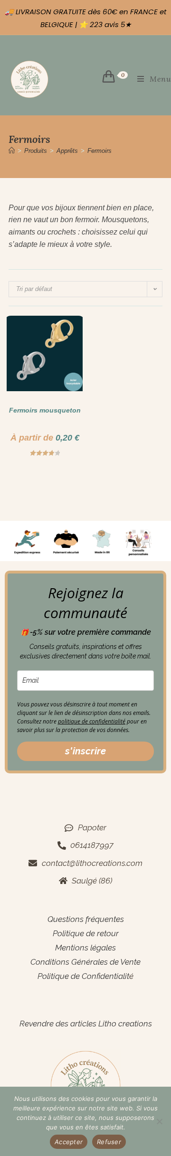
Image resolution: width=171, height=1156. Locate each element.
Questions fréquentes (86, 919)
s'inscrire (85, 751)
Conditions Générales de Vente (85, 962)
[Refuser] (159, 1121)
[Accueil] (12, 150)
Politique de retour (86, 933)
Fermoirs (99, 150)
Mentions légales (85, 947)
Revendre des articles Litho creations (85, 1023)
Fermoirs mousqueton (45, 410)
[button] (48, 327)
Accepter (69, 1142)
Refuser (109, 1142)
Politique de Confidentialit (83, 976)
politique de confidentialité (91, 721)
